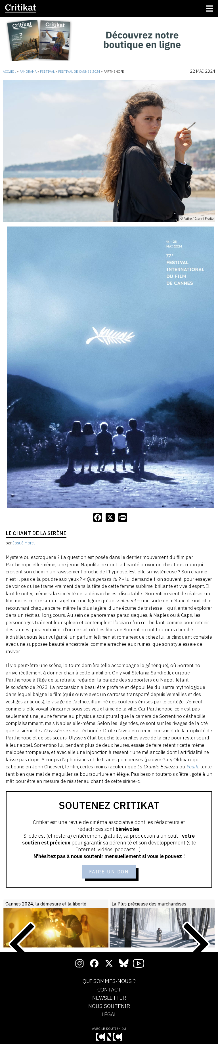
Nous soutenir (109, 1006)
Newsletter (109, 998)
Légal (109, 1014)
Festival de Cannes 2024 (79, 72)
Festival (47, 72)
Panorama (28, 72)
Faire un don (109, 872)
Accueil (9, 72)
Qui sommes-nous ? (109, 981)
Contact (109, 990)
